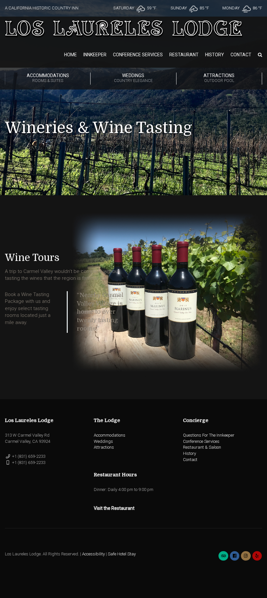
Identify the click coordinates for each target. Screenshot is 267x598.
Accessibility (93, 553)
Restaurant (184, 54)
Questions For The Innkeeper (208, 435)
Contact (241, 54)
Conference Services (138, 54)
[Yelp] (257, 555)
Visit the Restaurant (114, 508)
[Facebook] (235, 555)
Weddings (133, 78)
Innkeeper (94, 54)
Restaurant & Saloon (202, 447)
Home (70, 54)
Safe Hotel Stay (122, 553)
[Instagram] (246, 555)
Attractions (219, 78)
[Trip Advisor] (223, 555)
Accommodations (48, 78)
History (214, 54)
